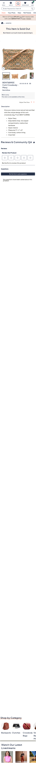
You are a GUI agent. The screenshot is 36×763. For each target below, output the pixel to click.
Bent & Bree (6, 90)
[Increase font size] (31, 102)
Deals (4, 13)
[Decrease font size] (34, 102)
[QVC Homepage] (2, 23)
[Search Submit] (32, 8)
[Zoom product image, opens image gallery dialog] (3, 68)
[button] (3, 4)
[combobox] (16, 9)
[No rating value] (24, 83)
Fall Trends (27, 13)
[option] (18, 17)
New (19, 13)
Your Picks (11, 13)
